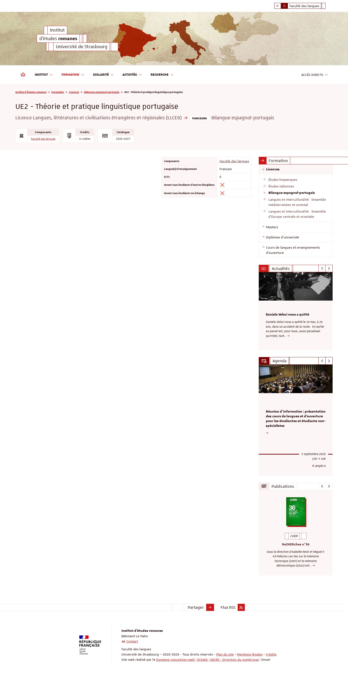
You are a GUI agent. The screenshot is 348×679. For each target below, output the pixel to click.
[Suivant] (329, 268)
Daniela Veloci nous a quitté (287, 314)
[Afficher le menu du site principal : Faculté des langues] (277, 6)
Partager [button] (196, 607)
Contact (132, 641)
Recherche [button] (160, 75)
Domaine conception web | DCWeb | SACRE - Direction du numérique (207, 659)
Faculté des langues (43, 139)
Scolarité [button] (101, 75)
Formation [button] (70, 75)
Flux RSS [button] (228, 607)
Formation (57, 92)
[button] (210, 607)
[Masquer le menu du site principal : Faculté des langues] (327, 6)
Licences (74, 92)
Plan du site (225, 654)
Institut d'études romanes (30, 92)
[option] (296, 311)
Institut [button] (41, 75)
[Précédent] (322, 268)
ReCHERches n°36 (295, 544)
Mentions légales (250, 654)
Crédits (271, 654)
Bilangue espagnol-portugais (101, 92)
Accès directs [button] (312, 75)
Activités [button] (129, 75)
